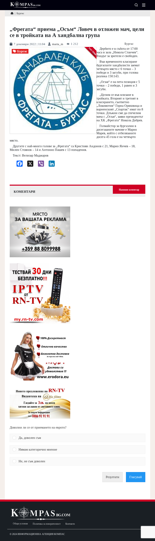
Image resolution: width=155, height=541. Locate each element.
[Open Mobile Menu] (143, 5)
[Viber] (39, 165)
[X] (28, 165)
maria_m (57, 44)
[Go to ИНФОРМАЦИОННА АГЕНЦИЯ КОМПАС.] (12, 13)
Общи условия (20, 523)
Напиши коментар (129, 189)
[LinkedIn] (50, 165)
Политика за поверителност (47, 524)
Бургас (129, 43)
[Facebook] (18, 165)
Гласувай (135, 477)
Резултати (112, 477)
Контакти (70, 524)
